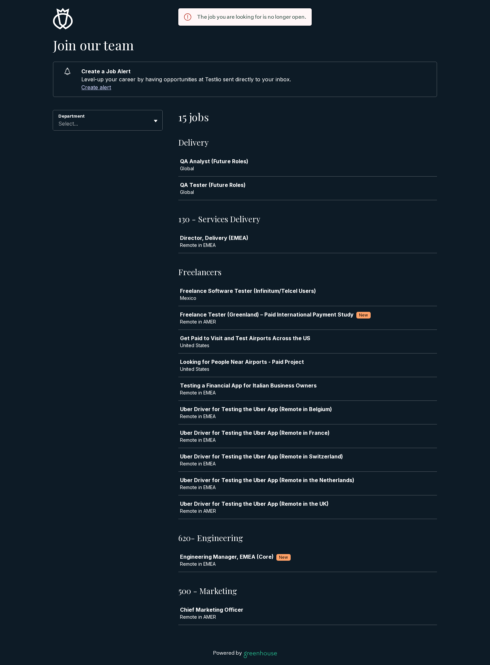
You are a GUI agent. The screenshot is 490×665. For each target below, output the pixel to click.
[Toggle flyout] (156, 121)
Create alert (96, 87)
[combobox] (59, 123)
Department (71, 116)
